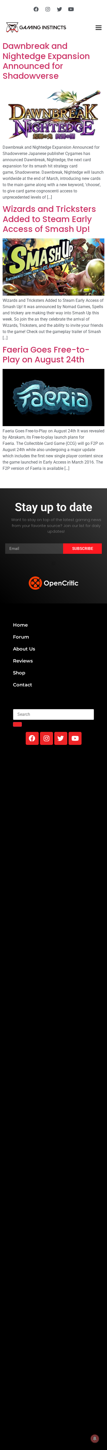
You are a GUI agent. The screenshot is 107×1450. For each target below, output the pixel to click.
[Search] (17, 724)
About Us (24, 649)
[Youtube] (71, 9)
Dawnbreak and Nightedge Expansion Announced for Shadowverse (46, 61)
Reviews (23, 661)
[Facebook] (36, 9)
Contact (22, 685)
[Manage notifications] (95, 1438)
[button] (53, 563)
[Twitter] (59, 9)
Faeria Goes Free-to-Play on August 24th (46, 354)
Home (20, 625)
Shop (19, 673)
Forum (21, 637)
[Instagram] (48, 9)
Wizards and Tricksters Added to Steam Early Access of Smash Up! (49, 219)
